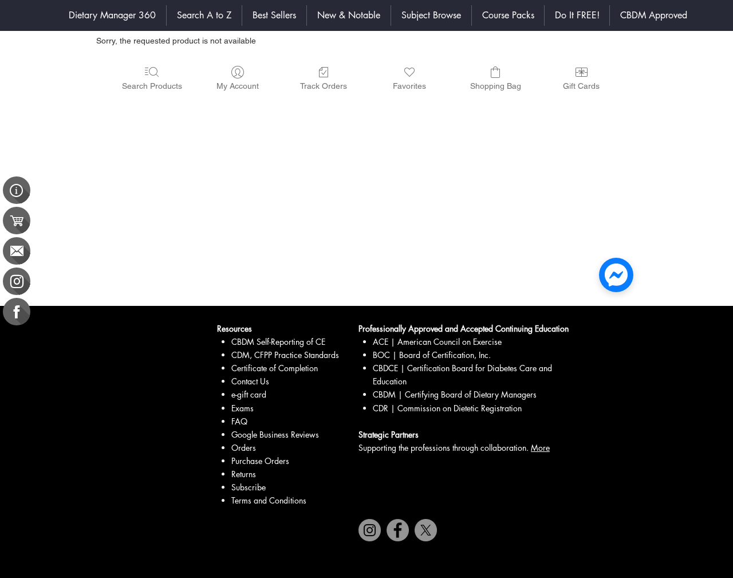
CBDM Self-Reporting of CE (278, 341)
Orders (243, 447)
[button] (431, 15)
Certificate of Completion (274, 368)
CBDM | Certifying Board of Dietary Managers (455, 394)
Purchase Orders (260, 460)
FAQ (239, 421)
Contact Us (250, 381)
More (540, 447)
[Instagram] (369, 530)
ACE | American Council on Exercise (438, 341)
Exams (242, 408)
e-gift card (248, 394)
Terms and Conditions (268, 500)
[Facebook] (398, 530)
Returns (243, 474)
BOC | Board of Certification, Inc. (432, 354)
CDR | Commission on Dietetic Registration (447, 408)
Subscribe (248, 487)
